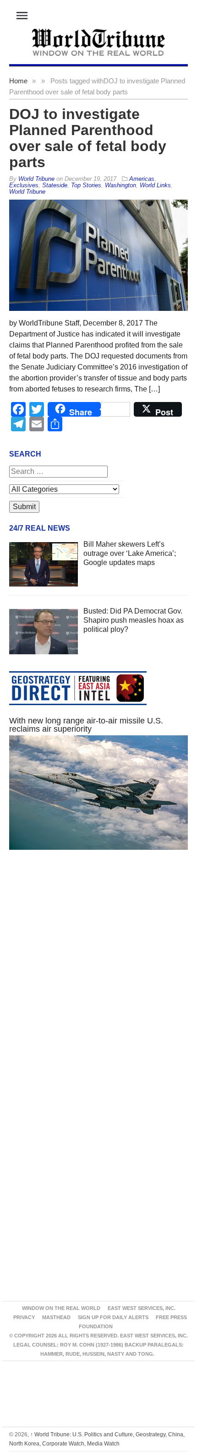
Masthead (56, 1317)
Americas (141, 178)
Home (18, 81)
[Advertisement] (98, 978)
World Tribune (27, 191)
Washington (120, 185)
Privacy (24, 1317)
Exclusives (23, 185)
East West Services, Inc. (141, 1308)
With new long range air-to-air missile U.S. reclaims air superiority (86, 724)
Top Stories (86, 185)
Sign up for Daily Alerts (113, 1317)
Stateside (54, 185)
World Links (155, 185)
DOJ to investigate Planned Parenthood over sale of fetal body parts (87, 138)
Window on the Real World (61, 1308)
